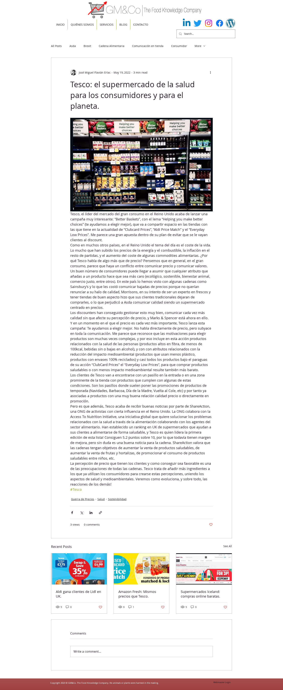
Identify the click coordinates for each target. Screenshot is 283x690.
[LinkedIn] (186, 23)
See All (227, 546)
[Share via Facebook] (72, 512)
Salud (101, 499)
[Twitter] (197, 23)
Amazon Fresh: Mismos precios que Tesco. (137, 594)
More (198, 46)
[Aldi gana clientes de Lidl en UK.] (79, 568)
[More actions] (210, 72)
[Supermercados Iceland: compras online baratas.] (204, 568)
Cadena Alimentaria (111, 46)
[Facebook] (219, 23)
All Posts (56, 46)
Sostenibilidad (117, 499)
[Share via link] (100, 512)
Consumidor (179, 46)
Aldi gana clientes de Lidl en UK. (78, 594)
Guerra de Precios (82, 499)
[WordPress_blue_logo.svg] (230, 23)
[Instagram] (208, 23)
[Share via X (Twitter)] (81, 512)
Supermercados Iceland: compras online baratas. (200, 594)
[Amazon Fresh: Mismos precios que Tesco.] (141, 568)
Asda (72, 46)
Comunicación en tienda (147, 46)
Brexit (87, 46)
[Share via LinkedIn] (91, 512)
